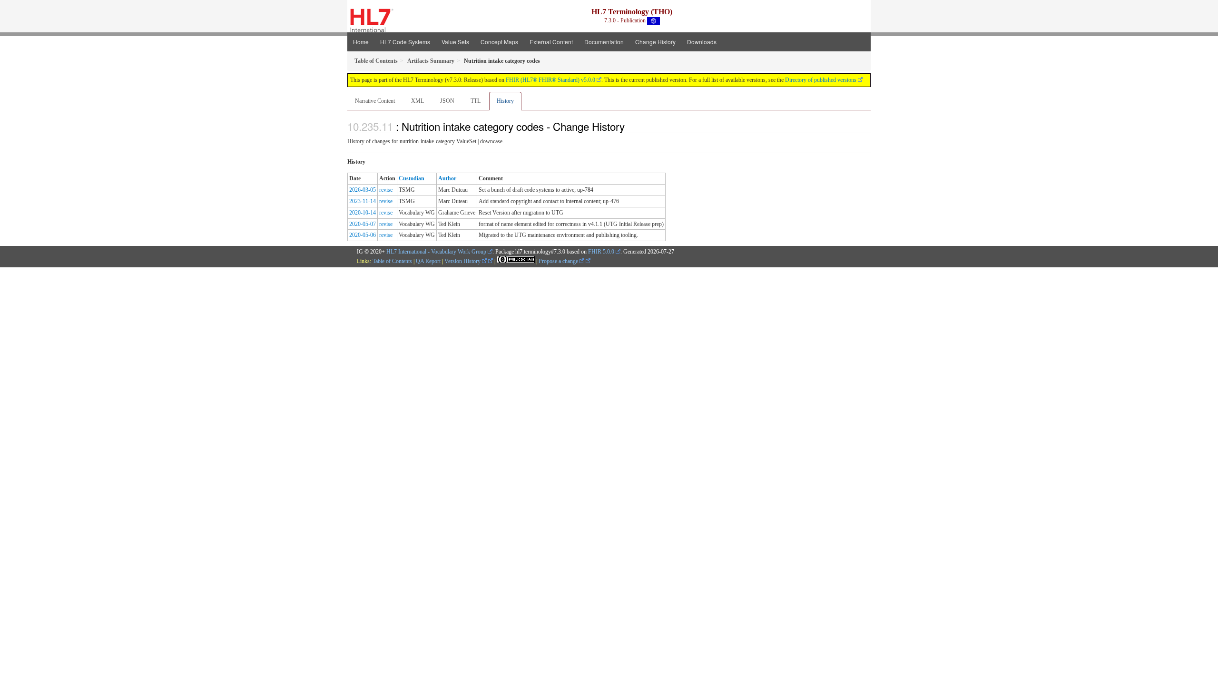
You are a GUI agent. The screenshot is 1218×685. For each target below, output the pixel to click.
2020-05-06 (362, 235)
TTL (476, 101)
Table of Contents (392, 261)
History (505, 101)
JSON (447, 101)
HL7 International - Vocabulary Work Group (436, 251)
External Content (551, 42)
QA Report (428, 261)
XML (417, 101)
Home (361, 42)
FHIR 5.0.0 (601, 251)
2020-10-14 (362, 212)
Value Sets (455, 42)
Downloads (702, 42)
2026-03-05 (362, 189)
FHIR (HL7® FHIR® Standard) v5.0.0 (550, 80)
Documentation (604, 42)
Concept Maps (499, 42)
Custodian (411, 178)
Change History (655, 42)
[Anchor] (630, 126)
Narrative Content (375, 101)
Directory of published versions (820, 80)
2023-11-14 (362, 201)
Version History (463, 261)
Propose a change (559, 261)
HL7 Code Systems (405, 42)
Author (447, 178)
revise (386, 189)
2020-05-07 (362, 224)
